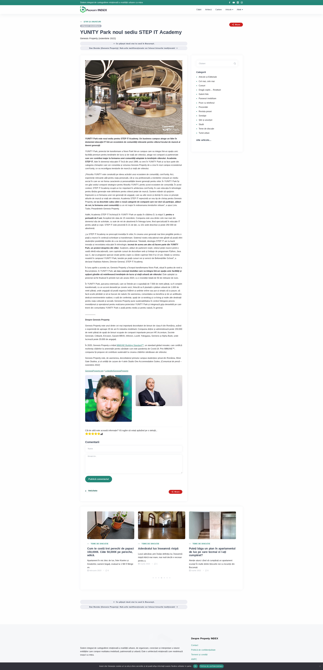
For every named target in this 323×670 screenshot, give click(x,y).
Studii (201, 124)
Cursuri (202, 86)
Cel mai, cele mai (207, 81)
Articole (228, 9)
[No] (320, 666)
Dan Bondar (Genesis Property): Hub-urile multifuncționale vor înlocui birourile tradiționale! (132, 48)
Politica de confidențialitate (211, 666)
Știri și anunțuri (92, 22)
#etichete (92, 490)
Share (237, 25)
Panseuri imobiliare (207, 98)
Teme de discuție (206, 129)
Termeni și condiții (199, 654)
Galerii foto (204, 94)
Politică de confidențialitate (203, 650)
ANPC (194, 659)
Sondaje (202, 116)
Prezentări (203, 107)
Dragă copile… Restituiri (210, 90)
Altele (239, 9)
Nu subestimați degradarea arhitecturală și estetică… (206, 550)
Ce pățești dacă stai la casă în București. (135, 44)
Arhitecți (208, 9)
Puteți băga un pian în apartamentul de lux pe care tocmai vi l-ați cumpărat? (161, 552)
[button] (153, 577)
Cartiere (218, 9)
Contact (194, 645)
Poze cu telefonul (206, 103)
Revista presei (205, 111)
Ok (195, 666)
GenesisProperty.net (94, 371)
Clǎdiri (198, 9)
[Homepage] (94, 9)
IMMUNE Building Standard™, (130, 345)
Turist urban (204, 133)
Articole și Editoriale (208, 77)
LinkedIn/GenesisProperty (116, 371)
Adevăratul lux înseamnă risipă (107, 548)
